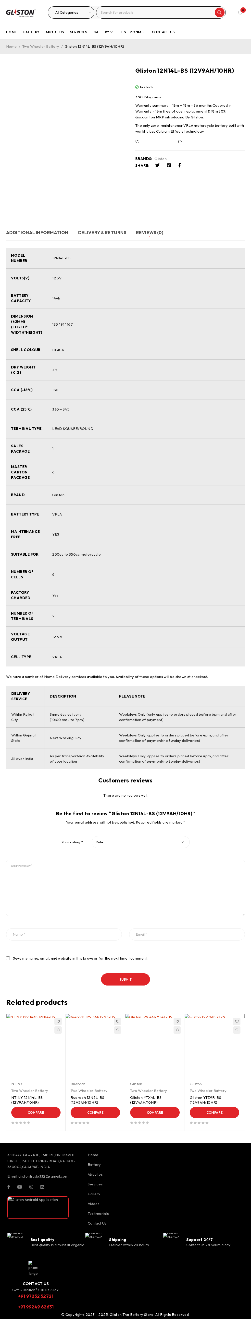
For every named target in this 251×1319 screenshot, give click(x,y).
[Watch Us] (19, 1186)
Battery (94, 1164)
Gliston (160, 159)
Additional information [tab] (37, 232)
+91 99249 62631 (36, 1307)
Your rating (72, 842)
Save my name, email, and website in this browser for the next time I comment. (80, 958)
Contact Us (97, 1223)
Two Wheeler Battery (40, 46)
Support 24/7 (199, 1239)
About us (95, 1174)
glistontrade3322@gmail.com (43, 1176)
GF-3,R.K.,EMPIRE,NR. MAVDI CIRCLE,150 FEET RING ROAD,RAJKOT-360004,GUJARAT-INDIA (41, 1161)
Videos (94, 1203)
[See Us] (31, 1186)
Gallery (94, 1194)
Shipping (117, 1239)
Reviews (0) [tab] (149, 232)
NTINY (17, 1083)
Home (11, 46)
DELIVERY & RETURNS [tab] (102, 232)
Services (95, 1184)
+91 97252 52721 (35, 1296)
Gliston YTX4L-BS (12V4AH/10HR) (146, 1100)
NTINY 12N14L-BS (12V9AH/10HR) (27, 1100)
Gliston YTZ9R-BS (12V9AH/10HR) (205, 1100)
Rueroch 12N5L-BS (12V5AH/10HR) (87, 1100)
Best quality (42, 1239)
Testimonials (98, 1213)
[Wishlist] (151, 142)
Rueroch (78, 1083)
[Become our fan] (8, 1186)
